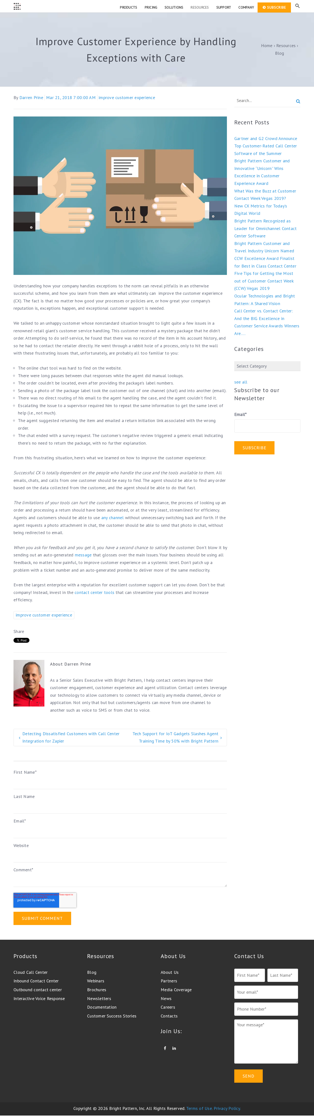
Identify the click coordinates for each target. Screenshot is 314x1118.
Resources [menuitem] (200, 7)
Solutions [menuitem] (174, 7)
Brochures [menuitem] (96, 989)
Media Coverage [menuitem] (176, 989)
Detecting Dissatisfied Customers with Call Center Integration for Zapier (70, 737)
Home (267, 45)
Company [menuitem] (246, 7)
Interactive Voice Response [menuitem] (39, 998)
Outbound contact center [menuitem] (37, 989)
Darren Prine (31, 97)
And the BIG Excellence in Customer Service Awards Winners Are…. (267, 326)
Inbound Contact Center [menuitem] (36, 981)
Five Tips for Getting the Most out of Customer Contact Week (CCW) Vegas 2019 (263, 280)
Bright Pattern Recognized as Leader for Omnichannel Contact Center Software (265, 228)
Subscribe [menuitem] (276, 7)
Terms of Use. (199, 1108)
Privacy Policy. (227, 1108)
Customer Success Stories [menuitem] (111, 1016)
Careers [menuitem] (168, 1007)
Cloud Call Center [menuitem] (30, 972)
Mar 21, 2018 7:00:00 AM (71, 97)
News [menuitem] (166, 998)
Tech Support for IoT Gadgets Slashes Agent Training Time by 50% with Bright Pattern (175, 737)
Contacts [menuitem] (169, 1016)
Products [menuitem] (128, 7)
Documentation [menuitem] (102, 1007)
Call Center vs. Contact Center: (263, 311)
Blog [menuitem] (91, 972)
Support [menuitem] (223, 7)
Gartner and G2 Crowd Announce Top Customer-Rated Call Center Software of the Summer (265, 146)
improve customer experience (127, 97)
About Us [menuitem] (170, 972)
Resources (286, 45)
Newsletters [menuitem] (99, 998)
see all (241, 382)
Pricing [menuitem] (151, 7)
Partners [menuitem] (169, 981)
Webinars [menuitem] (95, 981)
